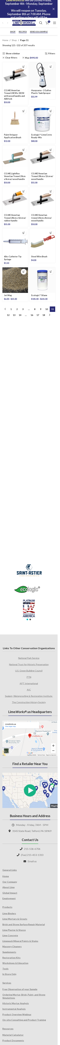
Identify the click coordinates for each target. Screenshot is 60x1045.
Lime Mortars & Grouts (14, 918)
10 (46, 309)
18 (43, 315)
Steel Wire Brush (39, 256)
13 (14, 315)
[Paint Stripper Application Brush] (15, 119)
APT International (29, 683)
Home (5, 40)
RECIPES (23, 31)
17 (37, 315)
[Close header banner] (54, 9)
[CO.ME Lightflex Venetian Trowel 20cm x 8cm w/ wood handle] (15, 158)
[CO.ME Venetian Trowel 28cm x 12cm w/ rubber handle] (15, 199)
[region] (28, 590)
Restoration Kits (11, 957)
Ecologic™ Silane (39, 295)
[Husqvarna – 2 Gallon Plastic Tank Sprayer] (42, 75)
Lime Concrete (10, 935)
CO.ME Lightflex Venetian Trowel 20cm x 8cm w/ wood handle (14, 176)
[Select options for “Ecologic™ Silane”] (51, 272)
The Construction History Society (29, 702)
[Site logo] (24, 22)
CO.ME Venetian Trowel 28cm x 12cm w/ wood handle (42, 176)
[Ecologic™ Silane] (42, 280)
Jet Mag (8, 295)
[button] (23, 66)
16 (32, 315)
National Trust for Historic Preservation (29, 664)
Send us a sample (39, 31)
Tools (5, 968)
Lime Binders (9, 913)
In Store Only (9, 974)
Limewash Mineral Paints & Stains (20, 941)
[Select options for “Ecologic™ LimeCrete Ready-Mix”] (51, 111)
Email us (32, 861)
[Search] (41, 23)
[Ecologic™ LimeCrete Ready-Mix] (42, 119)
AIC (29, 689)
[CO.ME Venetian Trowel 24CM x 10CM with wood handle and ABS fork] (15, 75)
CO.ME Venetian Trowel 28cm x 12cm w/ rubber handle (15, 218)
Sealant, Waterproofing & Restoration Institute (29, 696)
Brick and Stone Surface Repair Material (23, 924)
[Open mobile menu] (54, 23)
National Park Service (28, 658)
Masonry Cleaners (12, 946)
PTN (29, 677)
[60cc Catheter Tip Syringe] (15, 241)
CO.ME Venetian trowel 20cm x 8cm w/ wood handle (41, 218)
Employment (9, 898)
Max (31, 58)
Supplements (9, 952)
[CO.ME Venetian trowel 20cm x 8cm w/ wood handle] (42, 199)
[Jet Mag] (15, 280)
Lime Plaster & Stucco (14, 930)
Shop (13, 31)
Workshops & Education (15, 963)
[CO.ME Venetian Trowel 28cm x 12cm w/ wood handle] (42, 158)
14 (20, 315)
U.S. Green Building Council (28, 670)
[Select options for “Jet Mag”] (23, 272)
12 (8, 315)
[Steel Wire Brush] (42, 241)
